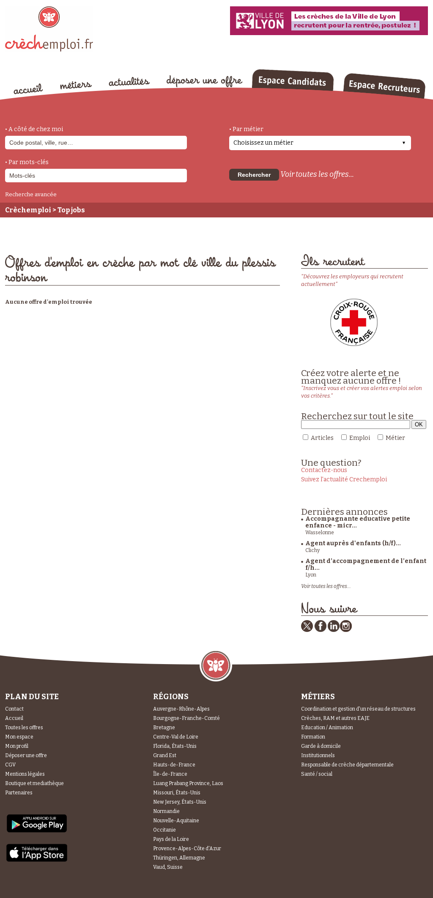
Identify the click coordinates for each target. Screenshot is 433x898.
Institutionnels (318, 755)
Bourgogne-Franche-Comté (186, 718)
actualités (129, 81)
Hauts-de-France (174, 765)
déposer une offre (205, 81)
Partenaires (19, 793)
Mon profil (16, 746)
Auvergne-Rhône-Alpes (181, 709)
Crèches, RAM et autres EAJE (335, 718)
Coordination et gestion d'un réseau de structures (358, 709)
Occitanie (164, 830)
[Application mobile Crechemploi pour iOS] (37, 860)
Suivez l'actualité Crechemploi (344, 479)
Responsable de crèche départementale (347, 765)
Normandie (166, 811)
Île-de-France (170, 774)
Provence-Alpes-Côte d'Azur (187, 848)
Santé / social (316, 774)
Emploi (359, 438)
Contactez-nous (324, 470)
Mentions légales (25, 774)
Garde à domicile (321, 746)
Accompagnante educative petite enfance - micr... (357, 522)
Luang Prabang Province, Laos (188, 783)
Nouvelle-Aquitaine (176, 821)
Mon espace (19, 737)
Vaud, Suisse (168, 867)
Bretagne (164, 727)
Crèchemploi (28, 210)
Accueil (14, 718)
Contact (14, 709)
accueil (28, 88)
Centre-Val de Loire (175, 737)
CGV (10, 765)
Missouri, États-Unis (176, 793)
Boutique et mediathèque (34, 783)
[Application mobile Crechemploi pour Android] (37, 832)
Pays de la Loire (171, 839)
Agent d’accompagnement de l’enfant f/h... (365, 564)
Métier (395, 438)
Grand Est (164, 755)
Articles (322, 438)
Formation (313, 737)
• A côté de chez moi (34, 129)
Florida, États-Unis (175, 746)
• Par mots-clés (27, 162)
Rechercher (254, 174)
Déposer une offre (26, 755)
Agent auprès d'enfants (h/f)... (353, 543)
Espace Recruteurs (384, 86)
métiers (76, 85)
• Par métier (246, 129)
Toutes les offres (24, 727)
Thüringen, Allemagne (179, 858)
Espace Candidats (292, 80)
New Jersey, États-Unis (179, 802)
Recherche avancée (31, 194)
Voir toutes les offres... (317, 174)
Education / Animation (327, 727)
